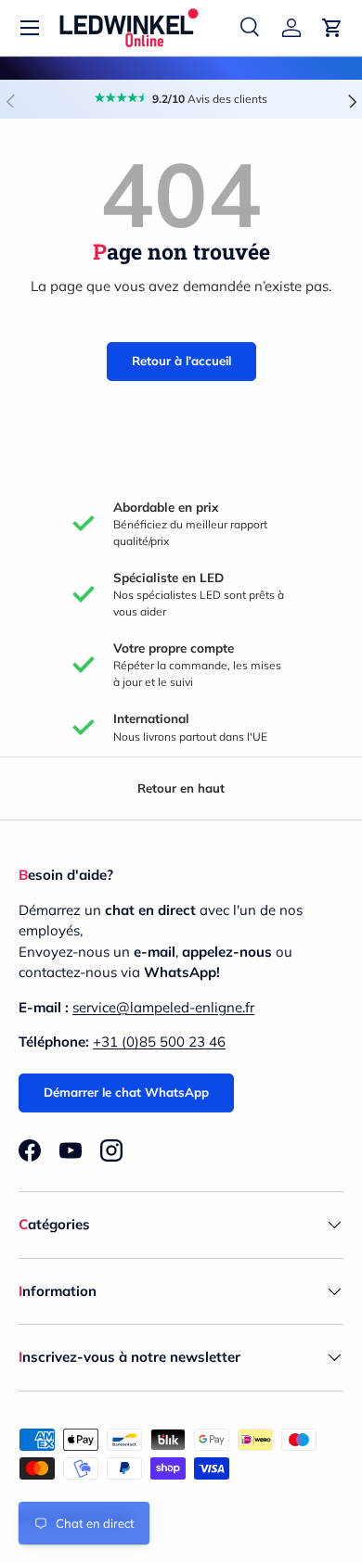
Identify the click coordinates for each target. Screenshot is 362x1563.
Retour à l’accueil (181, 360)
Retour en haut (181, 788)
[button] (332, 27)
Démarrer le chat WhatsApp (126, 1092)
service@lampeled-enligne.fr (163, 1007)
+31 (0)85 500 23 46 (159, 1041)
